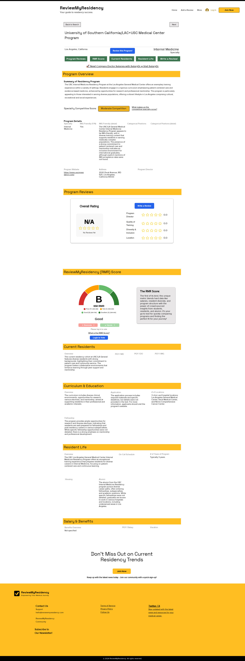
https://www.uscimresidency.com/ (74, 173)
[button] (229, 10)
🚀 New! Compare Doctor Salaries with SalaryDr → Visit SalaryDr (122, 66)
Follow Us (105, 612)
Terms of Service (107, 606)
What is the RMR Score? (98, 333)
